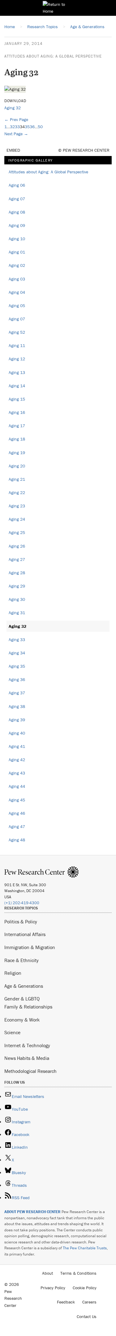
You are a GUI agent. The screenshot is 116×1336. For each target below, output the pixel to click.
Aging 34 (17, 653)
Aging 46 (17, 813)
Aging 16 (17, 412)
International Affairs (24, 934)
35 (27, 126)
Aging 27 (17, 559)
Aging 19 (17, 452)
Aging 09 (17, 225)
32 (12, 126)
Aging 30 (17, 599)
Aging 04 (17, 292)
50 (40, 126)
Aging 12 (17, 359)
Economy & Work (22, 1020)
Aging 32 (12, 108)
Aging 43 (17, 773)
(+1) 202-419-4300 (21, 902)
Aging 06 (17, 185)
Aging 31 (17, 612)
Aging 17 (17, 425)
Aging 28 (17, 572)
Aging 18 (17, 439)
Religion (12, 973)
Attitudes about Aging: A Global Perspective (53, 56)
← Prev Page (16, 119)
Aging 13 (17, 372)
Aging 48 (17, 840)
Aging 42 (17, 759)
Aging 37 (17, 693)
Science (12, 1032)
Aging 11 (17, 345)
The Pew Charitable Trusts (85, 1248)
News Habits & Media (26, 1058)
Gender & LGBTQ (22, 998)
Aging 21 (17, 479)
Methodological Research (30, 1071)
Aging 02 (17, 265)
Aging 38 (17, 706)
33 (17, 126)
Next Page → (16, 134)
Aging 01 (17, 252)
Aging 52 (17, 332)
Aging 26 (17, 546)
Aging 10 (17, 238)
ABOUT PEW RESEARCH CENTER (32, 1211)
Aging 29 (17, 586)
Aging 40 (17, 733)
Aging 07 (17, 199)
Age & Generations (23, 986)
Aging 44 (17, 786)
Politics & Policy (20, 921)
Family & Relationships (28, 1007)
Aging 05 (17, 305)
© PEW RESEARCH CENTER (84, 150)
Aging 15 (17, 399)
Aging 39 (17, 719)
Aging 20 (17, 466)
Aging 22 (17, 492)
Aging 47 (17, 826)
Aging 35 (17, 666)
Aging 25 (17, 532)
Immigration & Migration (29, 947)
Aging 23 (17, 506)
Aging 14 (17, 385)
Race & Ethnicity (21, 960)
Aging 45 (17, 800)
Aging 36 (17, 679)
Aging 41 (17, 746)
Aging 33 (17, 639)
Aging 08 (17, 212)
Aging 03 (17, 279)
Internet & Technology (27, 1045)
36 (32, 126)
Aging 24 (17, 519)
